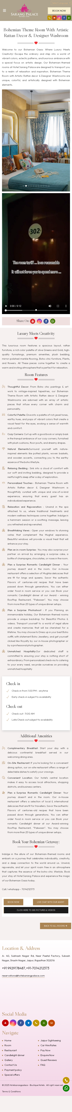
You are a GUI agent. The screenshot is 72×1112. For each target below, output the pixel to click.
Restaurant (11, 1050)
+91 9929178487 (13, 968)
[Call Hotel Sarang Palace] (49, 18)
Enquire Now (47, 1055)
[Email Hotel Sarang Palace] (54, 18)
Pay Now (45, 1050)
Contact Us (11, 1064)
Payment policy (13, 1069)
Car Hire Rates (48, 1045)
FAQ (43, 1064)
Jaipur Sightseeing (51, 1040)
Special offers (12, 1074)
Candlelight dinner (15, 1055)
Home (8, 1040)
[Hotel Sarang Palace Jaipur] (24, 10)
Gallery (9, 1060)
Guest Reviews (49, 1060)
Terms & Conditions (11, 1091)
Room (8, 1045)
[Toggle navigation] (3, 11)
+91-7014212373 (37, 968)
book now (59, 10)
